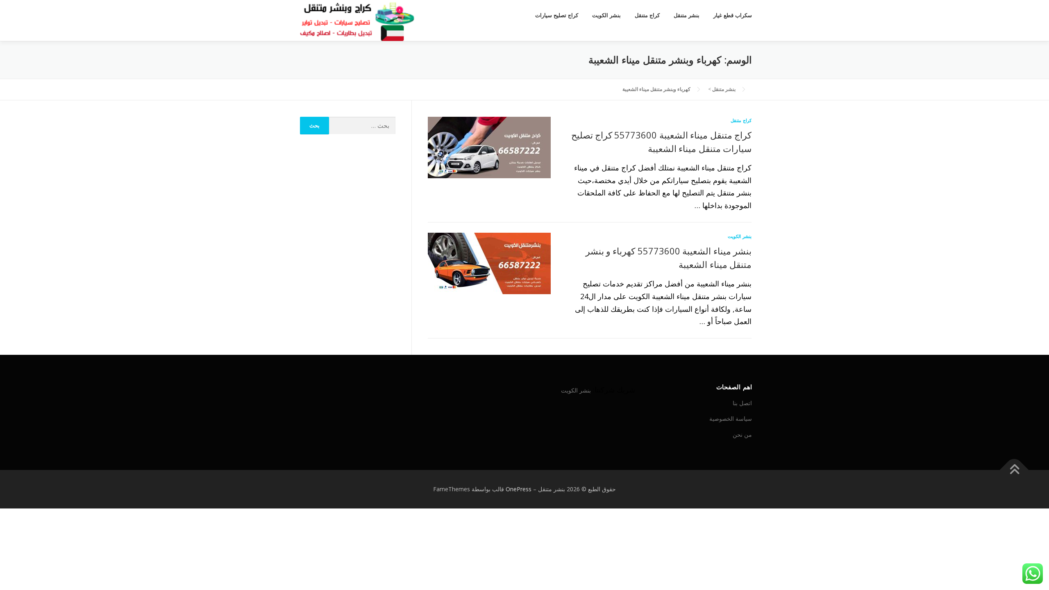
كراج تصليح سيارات (556, 15)
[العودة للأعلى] (1014, 470)
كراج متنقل (647, 15)
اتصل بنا (742, 403)
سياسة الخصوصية (730, 418)
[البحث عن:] (362, 125)
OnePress (518, 489)
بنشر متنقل (686, 15)
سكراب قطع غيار (732, 15)
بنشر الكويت (606, 15)
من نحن (742, 434)
